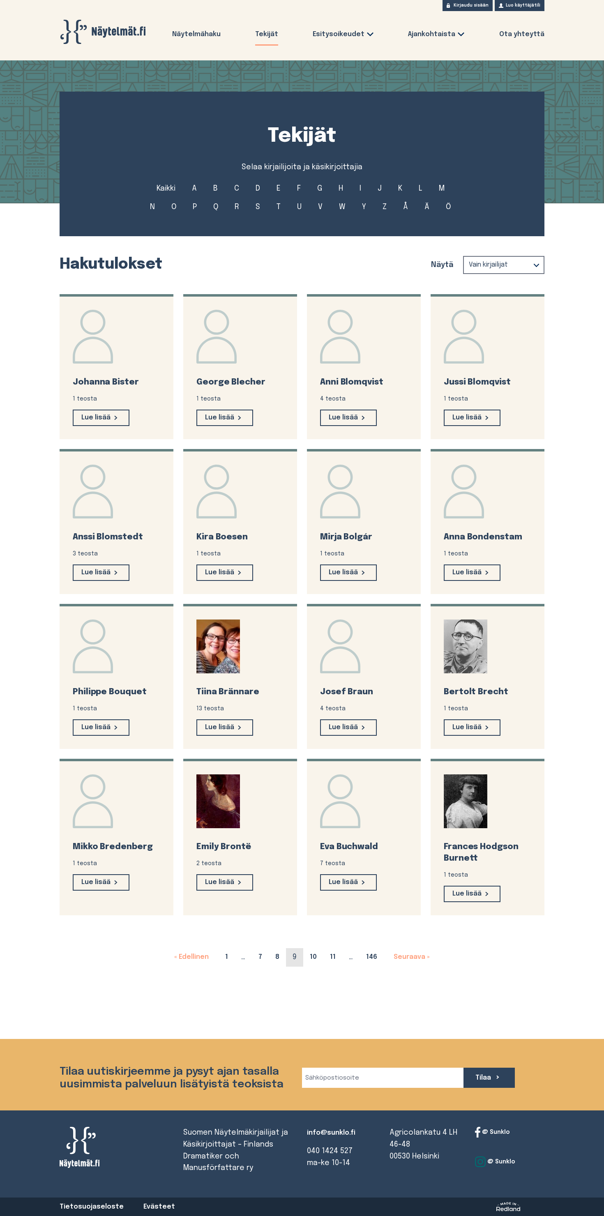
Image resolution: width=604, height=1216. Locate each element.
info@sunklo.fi (331, 1132)
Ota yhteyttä (521, 34)
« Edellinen (193, 956)
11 (336, 956)
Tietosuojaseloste (92, 1206)
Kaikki (166, 188)
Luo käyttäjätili (523, 5)
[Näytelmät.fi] (103, 32)
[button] (370, 36)
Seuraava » (410, 956)
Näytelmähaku (196, 34)
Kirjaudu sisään (471, 5)
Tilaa (484, 1077)
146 (375, 956)
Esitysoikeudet (338, 34)
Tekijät (266, 34)
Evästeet (159, 1206)
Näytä (442, 265)
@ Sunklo (495, 1132)
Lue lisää (96, 417)
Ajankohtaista (431, 34)
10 (316, 956)
